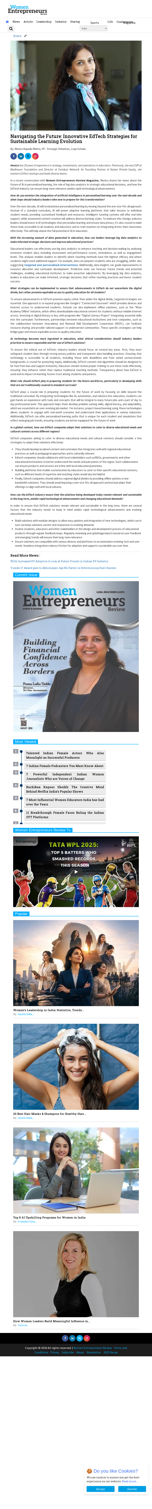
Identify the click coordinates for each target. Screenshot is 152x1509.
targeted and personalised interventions (51, 265)
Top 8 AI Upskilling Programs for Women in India (49, 1217)
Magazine (129, 22)
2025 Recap (110, 1352)
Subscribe (68, 1352)
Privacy (54, 1352)
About (80, 1352)
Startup (75, 21)
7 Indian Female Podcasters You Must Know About (64, 766)
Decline (132, 1489)
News (16, 21)
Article (28, 21)
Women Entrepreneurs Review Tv (43, 830)
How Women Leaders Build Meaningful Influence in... (51, 1321)
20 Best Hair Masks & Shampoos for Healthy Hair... (49, 1114)
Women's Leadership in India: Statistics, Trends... (48, 1010)
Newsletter (94, 1352)
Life (110, 21)
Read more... (130, 1481)
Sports (94, 22)
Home (17, 36)
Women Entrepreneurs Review (92, 1348)
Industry (61, 21)
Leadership (44, 21)
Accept (100, 1489)
